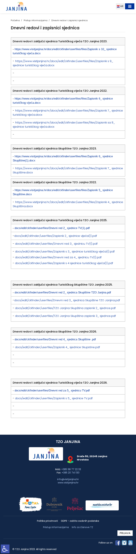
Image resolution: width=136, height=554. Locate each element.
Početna (15, 20)
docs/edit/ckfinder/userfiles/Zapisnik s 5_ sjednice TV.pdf (54, 398)
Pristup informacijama (35, 20)
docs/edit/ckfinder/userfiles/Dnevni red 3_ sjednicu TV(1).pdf (56, 244)
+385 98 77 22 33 (71, 469)
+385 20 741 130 (70, 472)
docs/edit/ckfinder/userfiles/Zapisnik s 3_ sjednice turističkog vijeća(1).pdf (65, 251)
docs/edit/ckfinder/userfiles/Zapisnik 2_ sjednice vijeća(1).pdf (55, 236)
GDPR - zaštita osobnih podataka (80, 521)
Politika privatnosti (47, 521)
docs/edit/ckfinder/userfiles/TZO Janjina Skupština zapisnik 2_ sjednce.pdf (65, 308)
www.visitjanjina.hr (68, 482)
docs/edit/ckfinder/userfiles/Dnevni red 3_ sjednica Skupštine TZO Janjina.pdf (67, 300)
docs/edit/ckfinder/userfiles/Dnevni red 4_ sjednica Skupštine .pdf (55, 339)
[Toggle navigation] (129, 6)
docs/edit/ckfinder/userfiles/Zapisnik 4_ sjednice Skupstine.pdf (57, 347)
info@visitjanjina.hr (68, 479)
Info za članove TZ (82, 527)
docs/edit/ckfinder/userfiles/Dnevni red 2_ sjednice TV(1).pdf (52, 228)
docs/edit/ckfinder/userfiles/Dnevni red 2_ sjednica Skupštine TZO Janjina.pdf (63, 292)
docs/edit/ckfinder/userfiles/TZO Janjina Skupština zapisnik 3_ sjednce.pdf (65, 316)
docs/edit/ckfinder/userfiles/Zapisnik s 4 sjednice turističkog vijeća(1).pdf (64, 263)
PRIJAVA (125, 533)
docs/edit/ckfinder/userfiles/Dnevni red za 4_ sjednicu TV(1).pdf (58, 257)
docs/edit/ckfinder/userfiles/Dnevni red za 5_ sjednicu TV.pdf (52, 390)
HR (121, 6)
